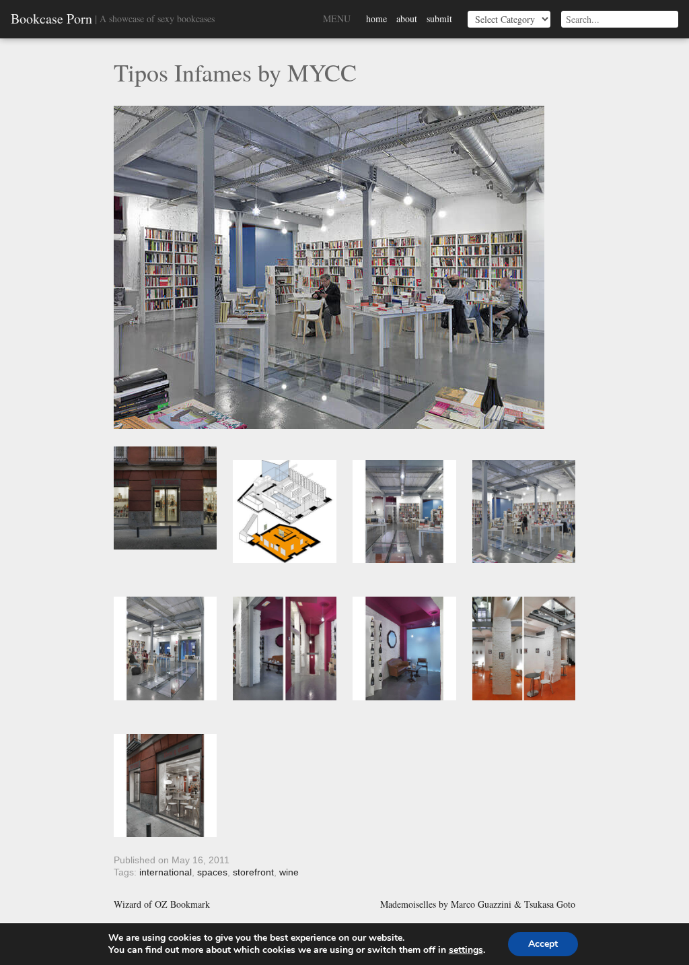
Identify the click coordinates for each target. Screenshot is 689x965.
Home (376, 18)
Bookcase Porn (51, 19)
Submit (439, 18)
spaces (212, 872)
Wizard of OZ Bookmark (162, 904)
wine (289, 872)
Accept (543, 943)
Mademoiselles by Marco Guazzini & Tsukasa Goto (477, 904)
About (406, 18)
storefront (253, 872)
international (165, 872)
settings (466, 950)
